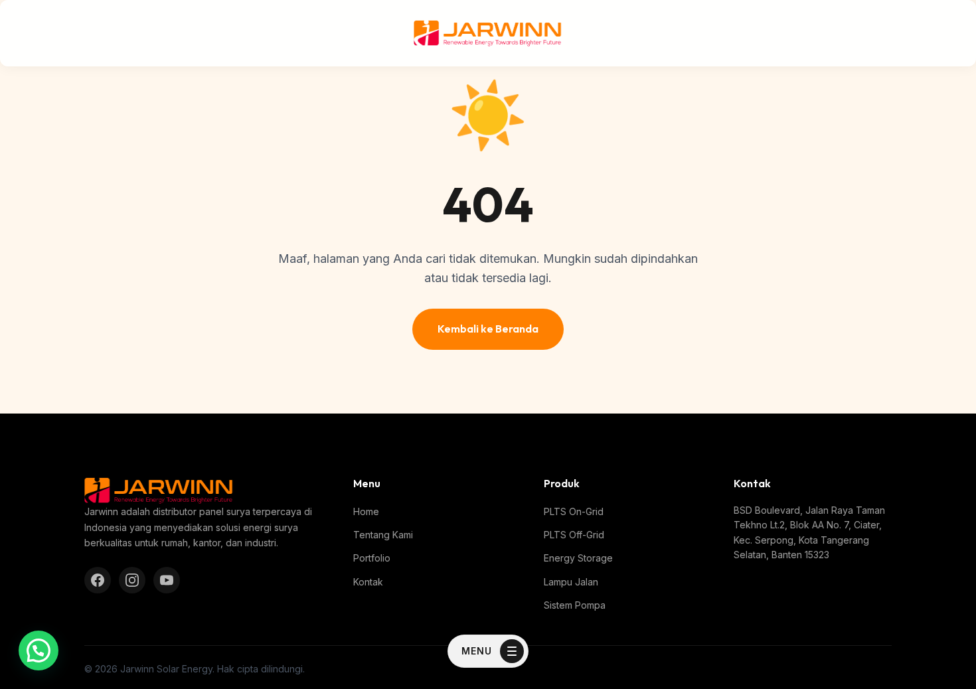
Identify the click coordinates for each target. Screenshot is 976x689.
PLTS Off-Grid (574, 534)
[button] (38, 650)
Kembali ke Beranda (488, 328)
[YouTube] (166, 580)
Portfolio (371, 558)
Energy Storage (578, 558)
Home (366, 511)
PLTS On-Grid (574, 511)
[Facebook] (97, 580)
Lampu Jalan (571, 581)
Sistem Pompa (575, 605)
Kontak (368, 581)
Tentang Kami (383, 534)
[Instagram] (132, 580)
